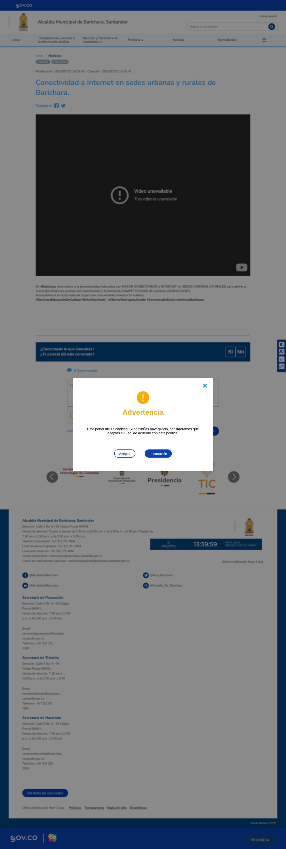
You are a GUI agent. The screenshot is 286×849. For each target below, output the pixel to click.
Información (158, 454)
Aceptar (124, 454)
